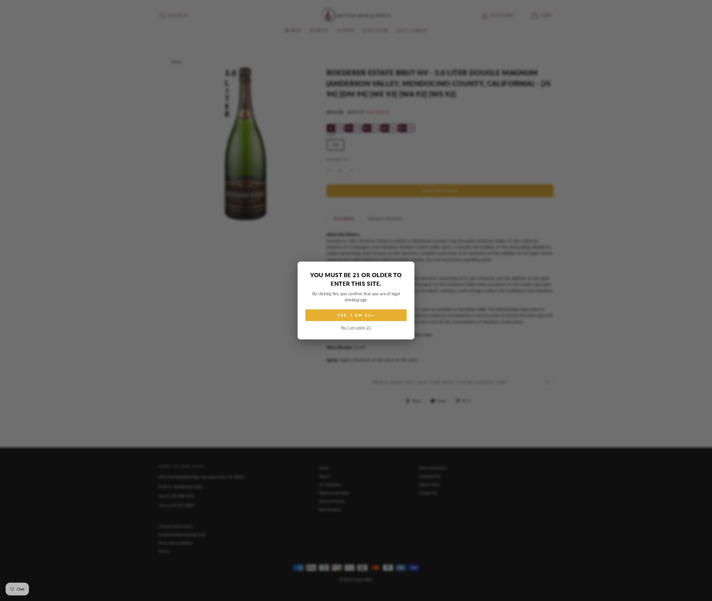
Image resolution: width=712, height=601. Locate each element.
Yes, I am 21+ (356, 315)
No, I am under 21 (356, 328)
